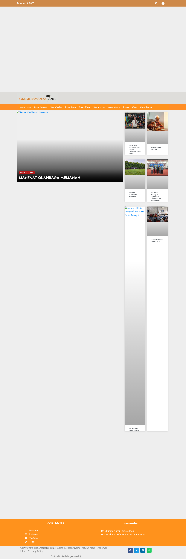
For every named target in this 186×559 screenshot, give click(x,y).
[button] (130, 550)
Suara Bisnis (70, 107)
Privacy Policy (35, 551)
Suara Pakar (84, 107)
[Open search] (156, 3)
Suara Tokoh (99, 107)
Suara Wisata (114, 107)
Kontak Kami (88, 547)
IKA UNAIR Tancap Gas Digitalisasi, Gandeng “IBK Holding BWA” (156, 196)
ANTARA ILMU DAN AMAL (156, 149)
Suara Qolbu (56, 107)
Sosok (126, 107)
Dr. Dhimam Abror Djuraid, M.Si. (157, 240)
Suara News (25, 107)
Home (60, 547)
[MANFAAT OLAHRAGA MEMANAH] (70, 146)
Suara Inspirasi (40, 107)
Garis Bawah (146, 107)
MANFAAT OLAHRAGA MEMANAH (133, 194)
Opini (134, 107)
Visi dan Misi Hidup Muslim (134, 429)
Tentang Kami (72, 547)
